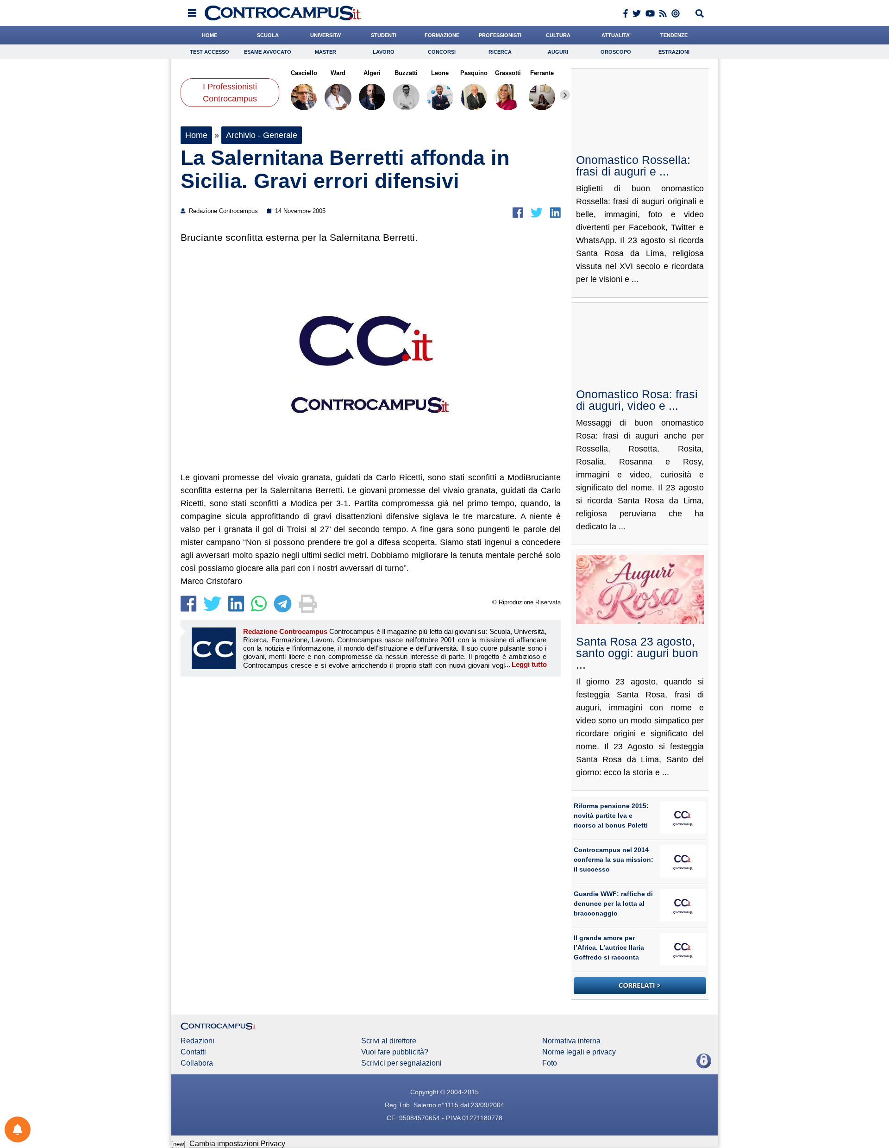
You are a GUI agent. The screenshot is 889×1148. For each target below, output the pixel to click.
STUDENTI (383, 35)
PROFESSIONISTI (500, 35)
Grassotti (508, 72)
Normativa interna (571, 1041)
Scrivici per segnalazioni (401, 1063)
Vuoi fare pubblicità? (394, 1052)
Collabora (197, 1063)
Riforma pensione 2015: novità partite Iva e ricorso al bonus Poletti (611, 815)
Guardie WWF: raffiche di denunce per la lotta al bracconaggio (613, 903)
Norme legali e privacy (579, 1052)
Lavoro (383, 52)
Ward (338, 72)
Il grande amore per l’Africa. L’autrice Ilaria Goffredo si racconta (609, 947)
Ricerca (500, 52)
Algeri (372, 72)
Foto (549, 1063)
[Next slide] (565, 95)
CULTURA (558, 35)
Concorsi (442, 52)
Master (325, 52)
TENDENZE (674, 35)
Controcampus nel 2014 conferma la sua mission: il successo (613, 859)
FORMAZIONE (442, 35)
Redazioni (197, 1041)
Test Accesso (209, 52)
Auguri (558, 52)
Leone (440, 72)
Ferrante (542, 72)
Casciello (304, 72)
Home (196, 135)
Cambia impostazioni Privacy (237, 1144)
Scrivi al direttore (388, 1041)
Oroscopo (616, 52)
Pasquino (474, 72)
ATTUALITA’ (616, 35)
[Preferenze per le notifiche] (18, 1129)
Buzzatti (406, 72)
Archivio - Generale (261, 135)
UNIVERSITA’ (325, 35)
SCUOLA (268, 35)
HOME (209, 35)
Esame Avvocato (267, 52)
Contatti (193, 1052)
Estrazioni (673, 52)
